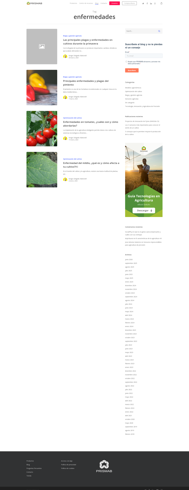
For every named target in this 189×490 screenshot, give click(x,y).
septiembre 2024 (131, 297)
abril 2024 (128, 315)
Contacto (29, 472)
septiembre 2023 (131, 341)
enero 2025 (129, 282)
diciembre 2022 (130, 371)
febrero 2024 (129, 323)
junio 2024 (129, 308)
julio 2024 (128, 304)
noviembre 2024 (131, 289)
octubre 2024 (130, 293)
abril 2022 (128, 401)
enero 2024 (129, 326)
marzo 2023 (129, 360)
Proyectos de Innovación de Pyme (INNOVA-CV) (142, 121)
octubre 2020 (130, 419)
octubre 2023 (130, 337)
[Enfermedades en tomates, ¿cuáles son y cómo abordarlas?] (41, 128)
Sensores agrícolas (131, 99)
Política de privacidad (68, 465)
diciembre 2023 (130, 330)
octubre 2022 (130, 378)
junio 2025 (129, 274)
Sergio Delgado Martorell (78, 56)
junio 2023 (129, 349)
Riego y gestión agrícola (72, 36)
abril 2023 (128, 356)
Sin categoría (129, 103)
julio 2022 (128, 389)
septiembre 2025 (131, 263)
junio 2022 (129, 393)
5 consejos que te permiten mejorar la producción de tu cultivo (143, 132)
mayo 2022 (129, 397)
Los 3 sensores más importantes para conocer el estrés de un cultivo (142, 126)
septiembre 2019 (131, 427)
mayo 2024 (129, 311)
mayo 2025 (129, 278)
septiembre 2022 (131, 382)
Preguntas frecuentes (34, 468)
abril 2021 (128, 415)
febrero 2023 (129, 363)
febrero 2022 (129, 408)
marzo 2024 (129, 319)
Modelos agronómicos (133, 88)
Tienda (28, 476)
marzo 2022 (129, 404)
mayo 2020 (129, 423)
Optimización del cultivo (72, 118)
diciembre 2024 (130, 285)
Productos (30, 461)
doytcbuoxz (129, 238)
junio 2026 (129, 259)
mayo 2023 (129, 352)
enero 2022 (129, 412)
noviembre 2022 (131, 375)
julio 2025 (128, 271)
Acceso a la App (66, 461)
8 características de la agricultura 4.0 (149, 238)
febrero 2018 (129, 434)
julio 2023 (128, 345)
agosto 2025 (129, 267)
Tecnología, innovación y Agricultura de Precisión (142, 106)
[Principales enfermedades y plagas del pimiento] (41, 87)
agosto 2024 (129, 300)
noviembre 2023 (131, 334)
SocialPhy (128, 232)
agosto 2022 (129, 386)
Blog (28, 465)
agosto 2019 (129, 430)
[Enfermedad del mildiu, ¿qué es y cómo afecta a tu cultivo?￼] (41, 169)
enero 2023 (129, 367)
